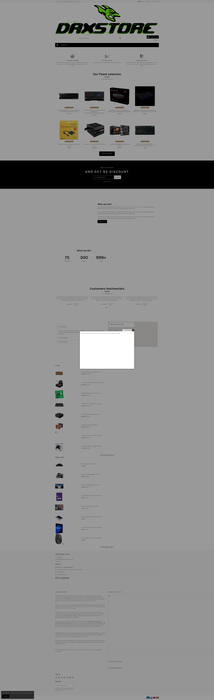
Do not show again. (128, 330)
